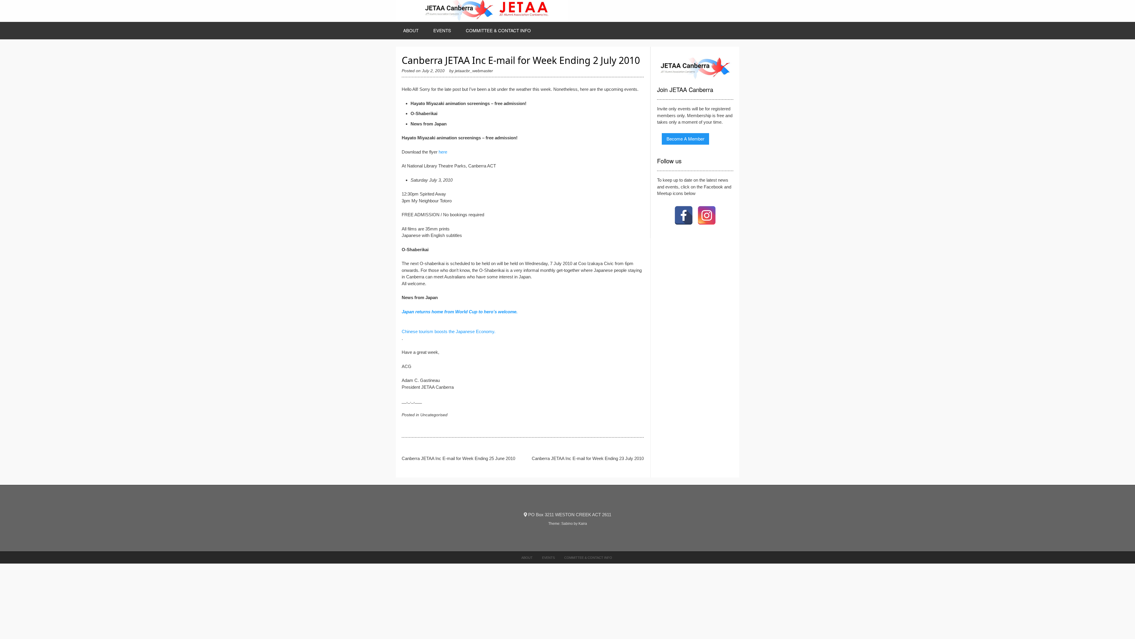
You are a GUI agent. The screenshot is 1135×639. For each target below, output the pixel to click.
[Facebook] (683, 215)
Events (442, 30)
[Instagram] (706, 215)
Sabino (567, 524)
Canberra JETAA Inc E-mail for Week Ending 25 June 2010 (458, 458)
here (443, 151)
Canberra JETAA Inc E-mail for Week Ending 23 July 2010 (588, 458)
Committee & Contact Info (498, 30)
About (411, 30)
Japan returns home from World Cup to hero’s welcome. (460, 311)
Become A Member (685, 138)
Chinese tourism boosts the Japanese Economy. (448, 331)
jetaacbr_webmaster (474, 71)
